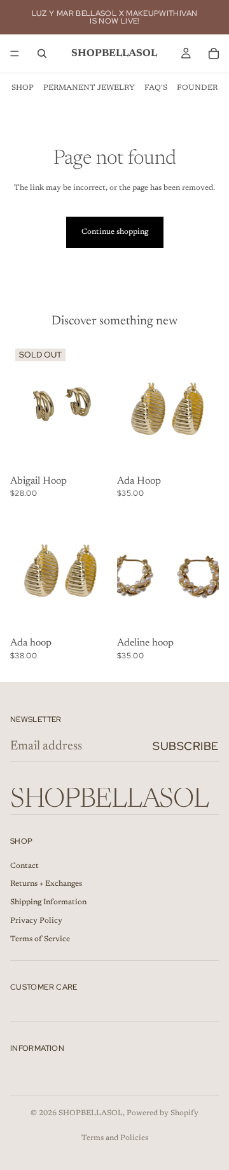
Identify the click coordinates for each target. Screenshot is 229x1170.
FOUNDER (197, 88)
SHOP (22, 88)
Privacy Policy (36, 921)
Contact (24, 866)
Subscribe (186, 746)
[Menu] (14, 53)
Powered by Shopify (162, 1113)
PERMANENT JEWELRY (89, 88)
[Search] (42, 54)
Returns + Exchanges (46, 884)
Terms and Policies (114, 1138)
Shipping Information (48, 903)
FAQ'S (155, 88)
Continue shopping (114, 232)
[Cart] (214, 54)
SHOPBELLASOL (91, 1113)
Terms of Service (40, 939)
